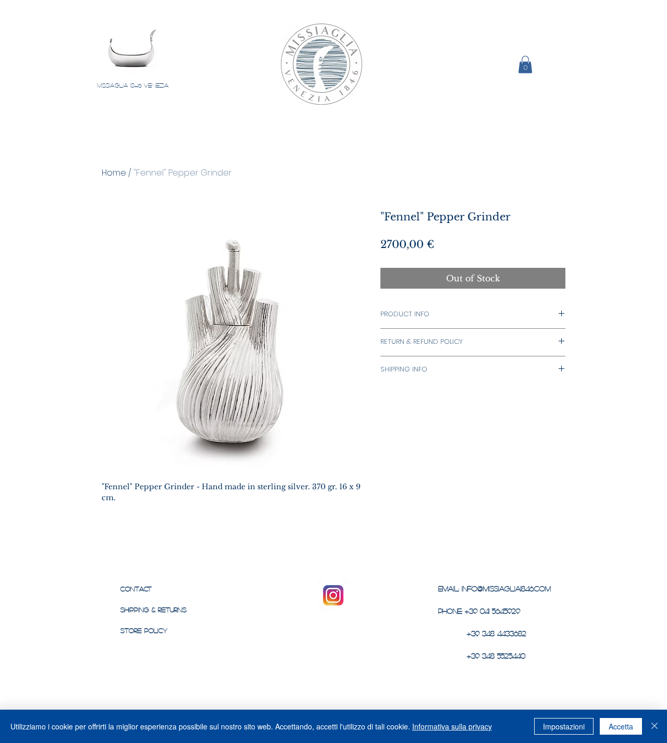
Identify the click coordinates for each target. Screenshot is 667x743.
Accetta (621, 726)
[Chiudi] (654, 726)
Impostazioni (564, 726)
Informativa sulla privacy (452, 726)
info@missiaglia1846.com (506, 588)
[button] (130, 40)
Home (114, 173)
